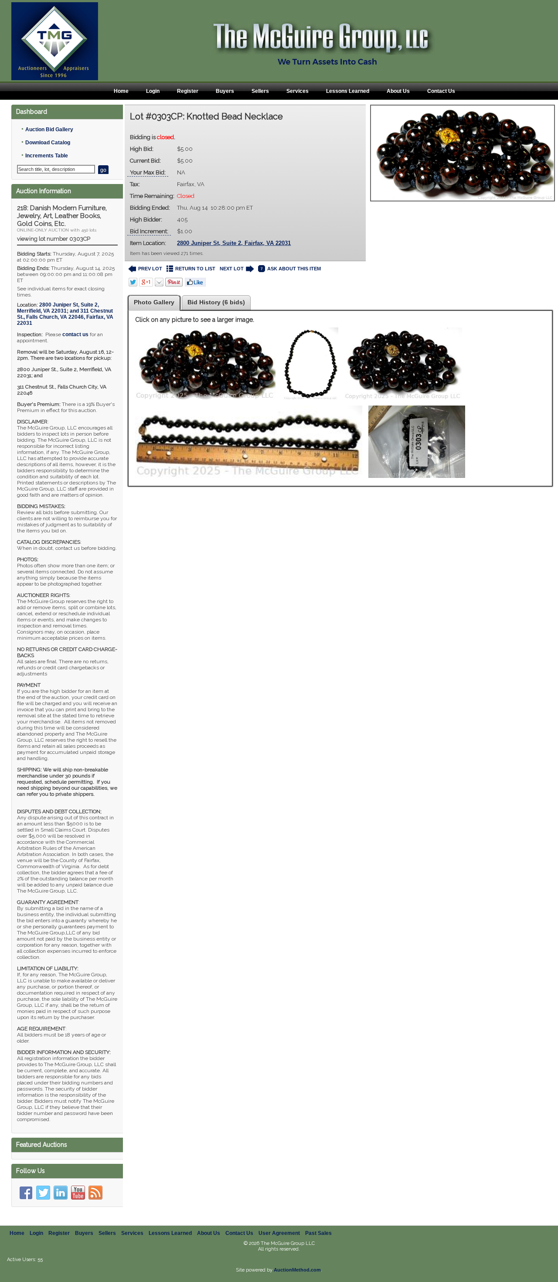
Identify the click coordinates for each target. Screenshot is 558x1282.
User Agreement (279, 1233)
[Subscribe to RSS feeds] (95, 1193)
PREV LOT (150, 268)
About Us (398, 91)
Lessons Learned (347, 91)
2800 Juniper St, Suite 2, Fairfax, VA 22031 (234, 243)
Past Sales (318, 1233)
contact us (75, 334)
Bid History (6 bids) (216, 302)
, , (65, 314)
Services (297, 91)
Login (153, 91)
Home (121, 91)
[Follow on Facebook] (26, 1193)
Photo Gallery (154, 302)
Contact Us (441, 91)
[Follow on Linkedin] (61, 1193)
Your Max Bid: (148, 172)
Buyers (225, 91)
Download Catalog (47, 143)
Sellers (260, 91)
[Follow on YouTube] (78, 1193)
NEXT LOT (232, 268)
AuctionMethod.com (297, 1269)
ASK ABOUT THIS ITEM (294, 268)
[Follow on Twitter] (43, 1193)
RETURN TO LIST (195, 268)
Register (187, 91)
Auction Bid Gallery (49, 129)
